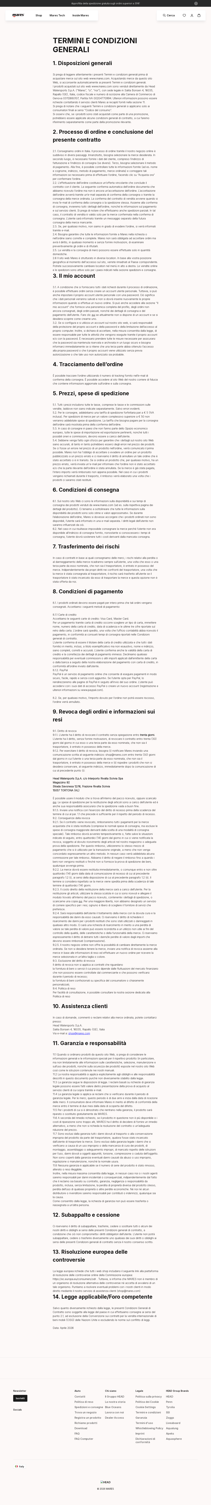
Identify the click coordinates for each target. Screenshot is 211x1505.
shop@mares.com (79, 1033)
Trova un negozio (86, 1412)
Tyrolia (170, 1407)
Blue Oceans (113, 1407)
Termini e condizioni (148, 1412)
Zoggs (170, 1417)
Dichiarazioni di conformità (145, 1440)
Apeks (170, 1433)
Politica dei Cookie (147, 1401)
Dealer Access (114, 1417)
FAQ (77, 1433)
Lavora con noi (114, 1412)
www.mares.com (99, 78)
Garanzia (141, 1417)
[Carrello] (199, 15)
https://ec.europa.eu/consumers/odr (75, 1279)
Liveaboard (173, 1423)
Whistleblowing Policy (149, 1428)
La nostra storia (115, 1401)
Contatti (80, 1396)
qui (93, 314)
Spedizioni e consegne (89, 1407)
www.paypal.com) (92, 690)
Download (81, 1428)
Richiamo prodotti (86, 1423)
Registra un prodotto (88, 1417)
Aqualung (172, 1428)
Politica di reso (61, 996)
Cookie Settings (146, 1407)
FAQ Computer (84, 1438)
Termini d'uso (144, 1423)
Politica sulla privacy (149, 1396)
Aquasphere (174, 1438)
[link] (184, 15)
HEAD (169, 1396)
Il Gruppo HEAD (114, 1396)
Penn (169, 1401)
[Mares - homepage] (18, 15)
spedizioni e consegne (142, 270)
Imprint (140, 1433)
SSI (168, 1412)
